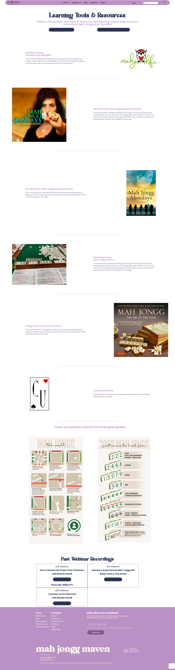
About (103, 3)
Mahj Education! (42, 627)
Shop (65, 3)
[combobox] (150, 3)
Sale (85, 3)
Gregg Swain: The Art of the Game (43, 326)
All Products (40, 616)
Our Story (55, 624)
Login (53, 627)
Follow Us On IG (57, 621)
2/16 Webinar (62, 570)
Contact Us (94, 3)
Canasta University (103, 390)
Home (53, 616)
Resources (75, 3)
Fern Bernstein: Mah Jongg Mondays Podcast (117, 109)
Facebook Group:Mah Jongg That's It (104, 258)
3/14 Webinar (113, 570)
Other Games (41, 624)
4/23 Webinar (62, 594)
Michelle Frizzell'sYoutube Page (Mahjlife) (38, 54)
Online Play (55, 629)
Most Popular (41, 621)
